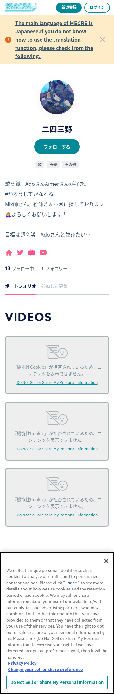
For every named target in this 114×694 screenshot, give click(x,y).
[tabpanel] (57, 426)
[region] (57, 623)
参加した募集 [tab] (54, 286)
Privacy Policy (22, 663)
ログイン (97, 7)
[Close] (102, 39)
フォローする (57, 147)
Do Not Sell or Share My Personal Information (57, 382)
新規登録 (69, 7)
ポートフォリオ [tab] (20, 286)
